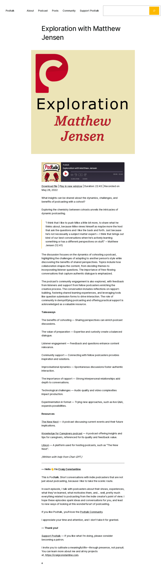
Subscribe (75, 179)
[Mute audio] (72, 175)
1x (80, 175)
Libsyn (45, 445)
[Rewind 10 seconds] (76, 174)
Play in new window (70, 186)
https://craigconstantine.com (61, 555)
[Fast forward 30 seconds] (85, 174)
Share (85, 179)
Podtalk (10, 10)
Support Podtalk (51, 535)
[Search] (154, 11)
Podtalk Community (91, 511)
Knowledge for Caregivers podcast (62, 433)
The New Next (50, 421)
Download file (49, 186)
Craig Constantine (69, 469)
